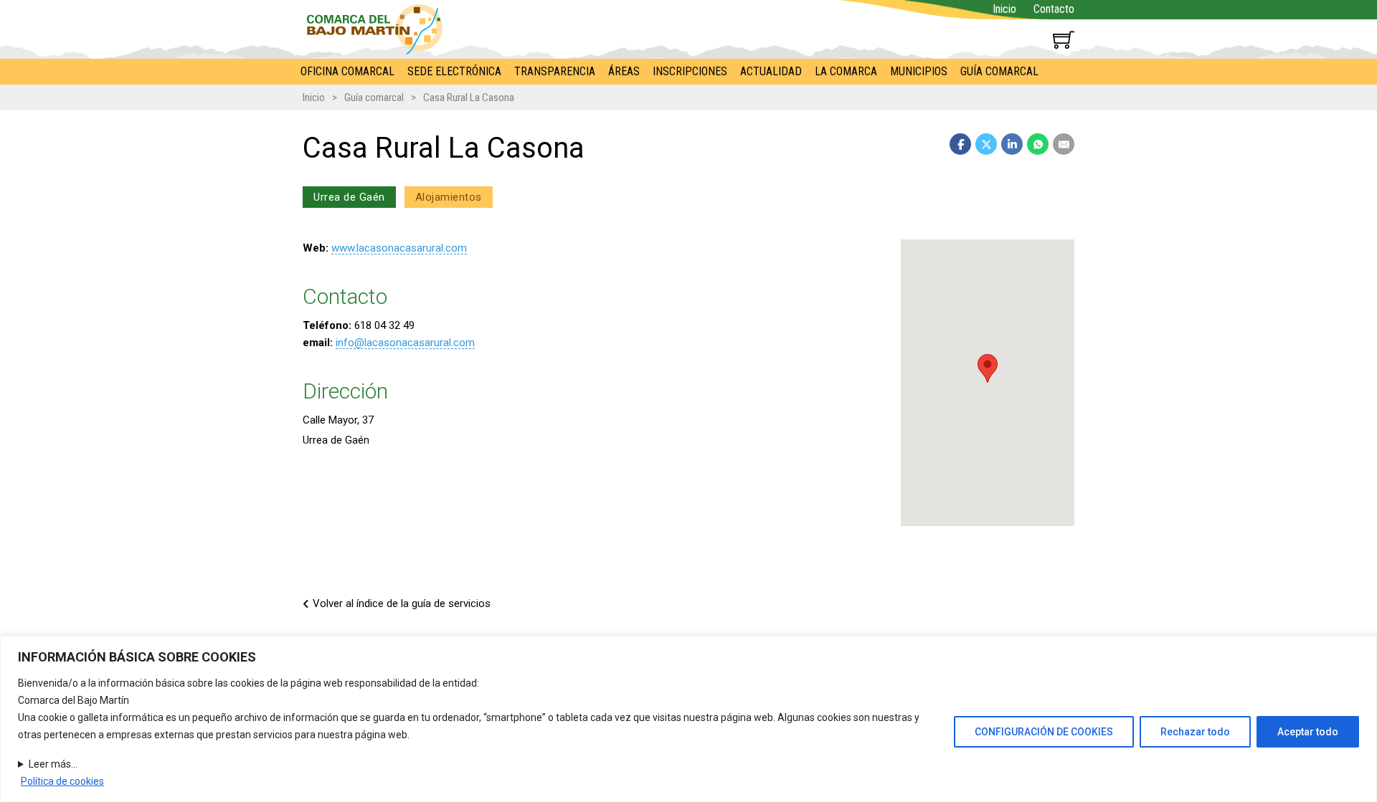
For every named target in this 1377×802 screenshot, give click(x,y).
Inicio (1004, 9)
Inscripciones (690, 71)
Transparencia (554, 71)
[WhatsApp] (1038, 144)
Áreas (624, 71)
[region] (688, 719)
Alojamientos (448, 197)
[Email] (1063, 144)
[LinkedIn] (1012, 144)
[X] (986, 144)
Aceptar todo (1307, 731)
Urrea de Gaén (349, 197)
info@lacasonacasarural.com (405, 342)
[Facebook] (960, 144)
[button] (987, 368)
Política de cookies (62, 781)
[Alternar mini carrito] (1063, 39)
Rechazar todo (1195, 731)
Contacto (1053, 9)
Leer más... (53, 764)
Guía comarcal (999, 71)
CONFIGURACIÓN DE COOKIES (1044, 731)
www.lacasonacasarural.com (399, 248)
